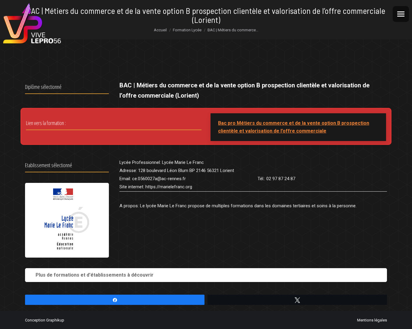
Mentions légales (372, 320)
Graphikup (55, 320)
